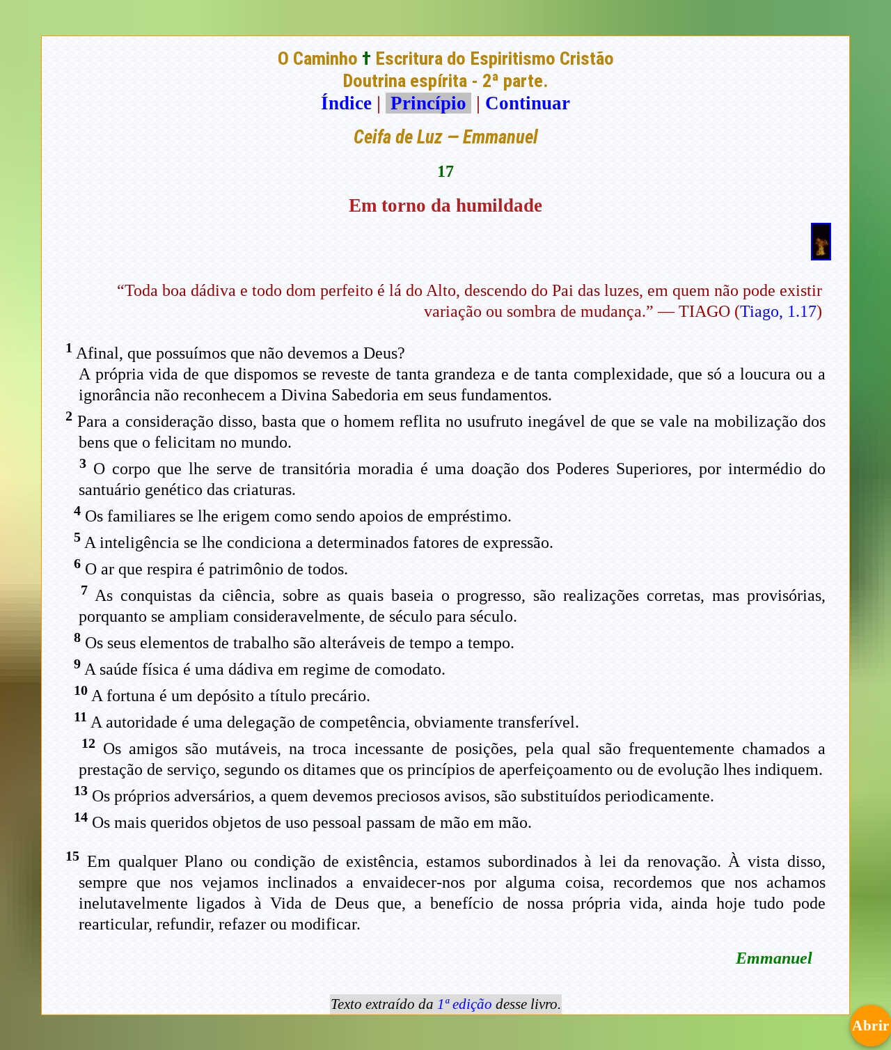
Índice (346, 103)
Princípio (428, 103)
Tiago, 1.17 (778, 311)
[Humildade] (821, 254)
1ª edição (464, 1004)
